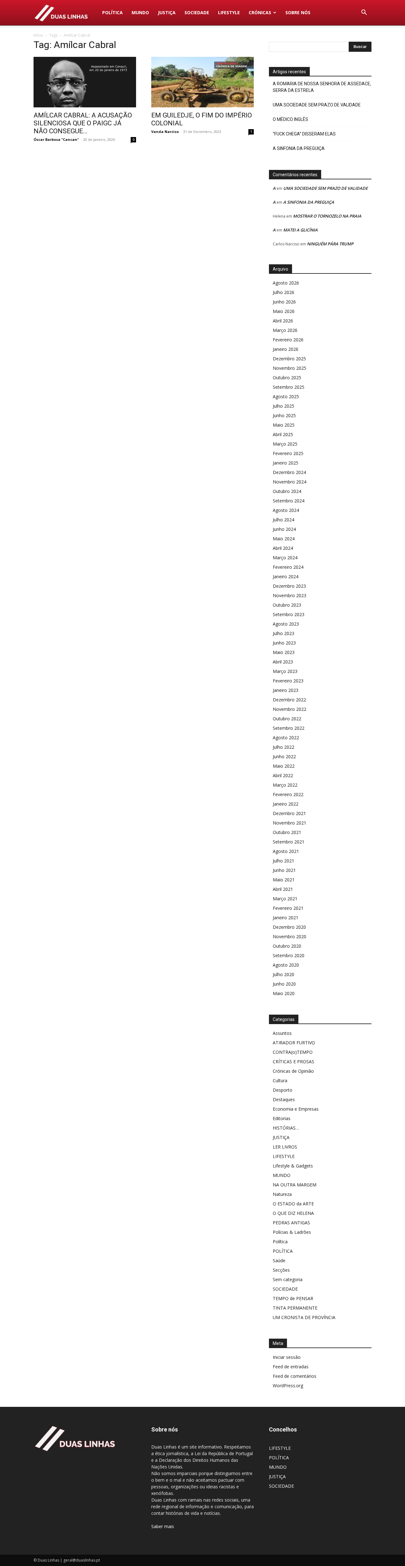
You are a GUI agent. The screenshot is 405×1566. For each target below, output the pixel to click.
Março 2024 (285, 558)
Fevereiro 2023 (288, 681)
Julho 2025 (283, 406)
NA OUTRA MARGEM (294, 1185)
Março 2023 (285, 671)
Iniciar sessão (287, 1357)
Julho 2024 (283, 520)
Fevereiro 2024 (288, 567)
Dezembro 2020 (289, 927)
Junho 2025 (284, 415)
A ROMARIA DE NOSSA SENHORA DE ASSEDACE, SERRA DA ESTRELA (322, 87)
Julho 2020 (283, 974)
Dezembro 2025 (289, 359)
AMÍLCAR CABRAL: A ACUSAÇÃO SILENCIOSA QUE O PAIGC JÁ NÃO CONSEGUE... (83, 123)
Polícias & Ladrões (292, 1232)
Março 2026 (285, 330)
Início (38, 35)
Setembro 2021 (288, 842)
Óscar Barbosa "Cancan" (56, 139)
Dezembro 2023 (289, 586)
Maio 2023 (284, 652)
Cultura (280, 1080)
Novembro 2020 (289, 936)
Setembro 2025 (288, 387)
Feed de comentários (294, 1376)
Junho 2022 (284, 756)
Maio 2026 (284, 311)
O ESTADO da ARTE (293, 1204)
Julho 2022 (283, 747)
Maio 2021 (284, 880)
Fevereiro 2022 (288, 794)
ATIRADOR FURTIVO (294, 1043)
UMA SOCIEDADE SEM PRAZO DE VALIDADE (317, 104)
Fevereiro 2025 (288, 453)
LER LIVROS (285, 1147)
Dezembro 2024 (289, 472)
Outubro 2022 (287, 719)
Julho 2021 (283, 861)
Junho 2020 (284, 984)
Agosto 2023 (286, 624)
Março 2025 (285, 444)
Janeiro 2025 (285, 463)
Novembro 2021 (289, 823)
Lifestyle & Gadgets (293, 1166)
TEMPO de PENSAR (293, 1298)
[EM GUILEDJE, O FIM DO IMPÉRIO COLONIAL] (202, 82)
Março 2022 (285, 785)
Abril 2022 (283, 775)
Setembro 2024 (288, 501)
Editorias (281, 1118)
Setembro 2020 (288, 955)
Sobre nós (297, 12)
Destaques (284, 1099)
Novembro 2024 (289, 482)
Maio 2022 (284, 766)
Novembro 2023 (289, 595)
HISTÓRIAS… (286, 1128)
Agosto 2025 (286, 396)
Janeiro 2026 (285, 349)
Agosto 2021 (286, 851)
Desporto (282, 1090)
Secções (281, 1270)
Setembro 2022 (288, 728)
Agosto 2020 (286, 965)
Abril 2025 (283, 434)
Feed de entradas (290, 1367)
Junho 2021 (284, 870)
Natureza (282, 1194)
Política (280, 1242)
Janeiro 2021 (285, 918)
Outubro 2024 (287, 491)
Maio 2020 (284, 993)
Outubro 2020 (287, 946)
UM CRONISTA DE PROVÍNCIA (304, 1317)
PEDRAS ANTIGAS (291, 1223)
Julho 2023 (283, 633)
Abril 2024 (283, 548)
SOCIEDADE (196, 12)
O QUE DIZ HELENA (293, 1213)
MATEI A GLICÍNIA (300, 230)
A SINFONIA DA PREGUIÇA (299, 148)
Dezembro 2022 (289, 700)
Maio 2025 (284, 425)
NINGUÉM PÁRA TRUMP (330, 244)
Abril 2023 (283, 662)
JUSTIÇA (167, 12)
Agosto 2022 (286, 738)
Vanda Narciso (165, 131)
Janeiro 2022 (285, 804)
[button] (363, 13)
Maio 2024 (284, 539)
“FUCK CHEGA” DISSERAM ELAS (304, 133)
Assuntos (282, 1033)
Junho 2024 (284, 529)
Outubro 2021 (287, 832)
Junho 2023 (284, 643)
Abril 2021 (283, 889)
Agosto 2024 (286, 510)
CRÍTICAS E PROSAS (293, 1062)
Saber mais (162, 1526)
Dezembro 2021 (289, 813)
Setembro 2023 (288, 614)
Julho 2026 (283, 292)
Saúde (279, 1260)
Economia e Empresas (296, 1109)
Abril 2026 (283, 321)
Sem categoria (287, 1279)
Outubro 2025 (287, 378)
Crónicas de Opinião (293, 1071)
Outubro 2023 (287, 605)
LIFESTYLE (229, 12)
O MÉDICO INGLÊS (290, 119)
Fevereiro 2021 (288, 908)
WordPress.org (288, 1386)
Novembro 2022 (289, 709)
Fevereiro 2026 (288, 340)
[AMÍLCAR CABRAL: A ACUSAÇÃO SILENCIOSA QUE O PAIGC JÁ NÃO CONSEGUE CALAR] (85, 82)
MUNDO (140, 12)
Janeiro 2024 (285, 576)
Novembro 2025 (289, 368)
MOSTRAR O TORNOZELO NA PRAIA (327, 216)
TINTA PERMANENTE (295, 1308)
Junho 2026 (284, 302)
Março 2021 (285, 899)
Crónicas (260, 12)
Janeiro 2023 (285, 690)
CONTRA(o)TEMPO (293, 1052)
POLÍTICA (112, 12)
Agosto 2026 (286, 283)
